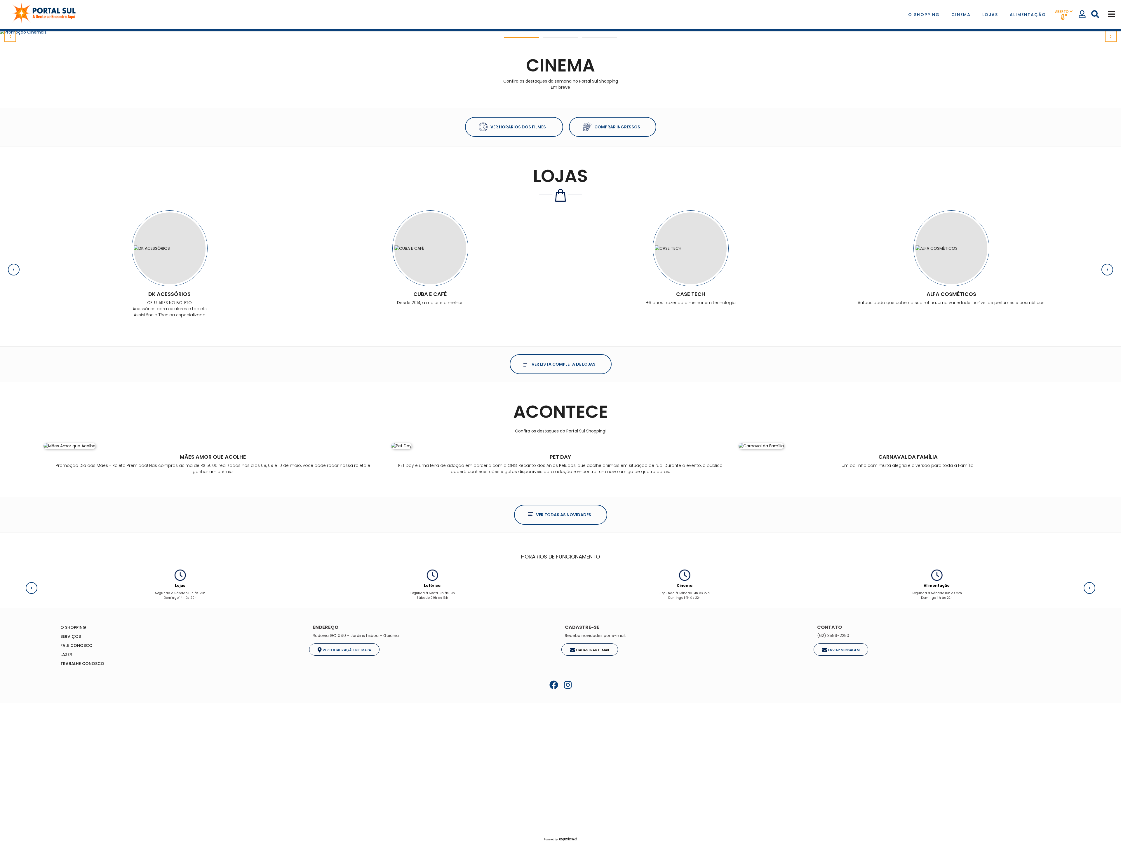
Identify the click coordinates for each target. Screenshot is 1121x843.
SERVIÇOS (70, 636)
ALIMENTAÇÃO (1028, 15)
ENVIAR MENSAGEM (843, 649)
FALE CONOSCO (76, 645)
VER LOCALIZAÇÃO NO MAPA (346, 649)
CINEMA (961, 15)
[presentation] (10, 36)
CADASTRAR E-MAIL (592, 649)
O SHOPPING (924, 15)
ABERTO (1062, 11)
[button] (521, 37)
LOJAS (990, 15)
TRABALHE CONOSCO (82, 663)
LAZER (66, 654)
